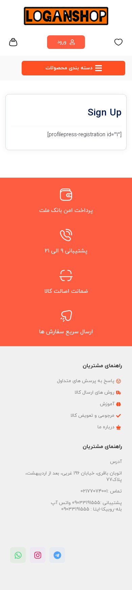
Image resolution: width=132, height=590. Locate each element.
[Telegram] (57, 555)
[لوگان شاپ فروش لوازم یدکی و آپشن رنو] (66, 16)
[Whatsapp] (18, 555)
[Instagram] (37, 555)
